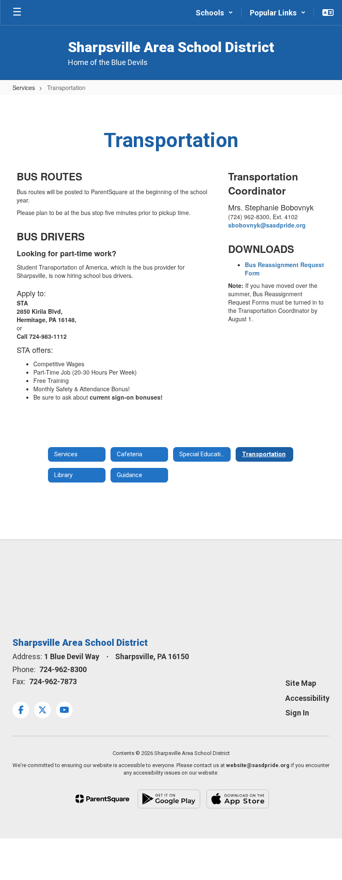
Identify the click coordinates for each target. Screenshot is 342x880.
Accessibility (307, 698)
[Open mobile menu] (17, 12)
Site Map (300, 683)
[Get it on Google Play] (169, 799)
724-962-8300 (63, 669)
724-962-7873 (53, 681)
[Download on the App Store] (237, 799)
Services (24, 87)
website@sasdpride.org (257, 765)
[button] (214, 12)
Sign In (297, 712)
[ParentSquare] (102, 798)
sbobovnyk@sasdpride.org (267, 225)
